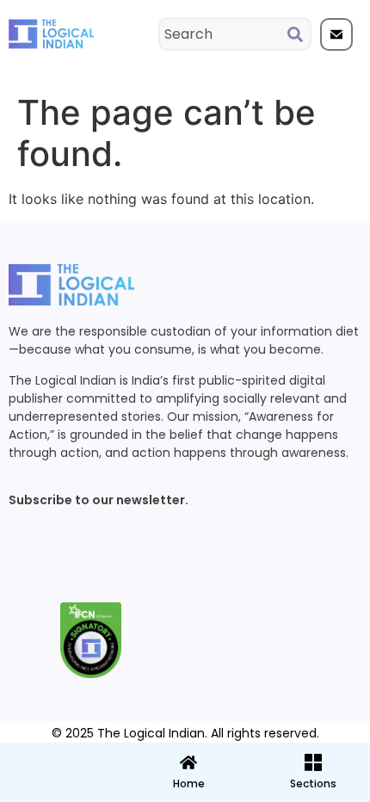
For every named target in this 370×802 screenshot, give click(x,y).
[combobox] (223, 34)
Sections (61, 790)
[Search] (298, 34)
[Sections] (61, 757)
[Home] (188, 762)
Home (189, 783)
